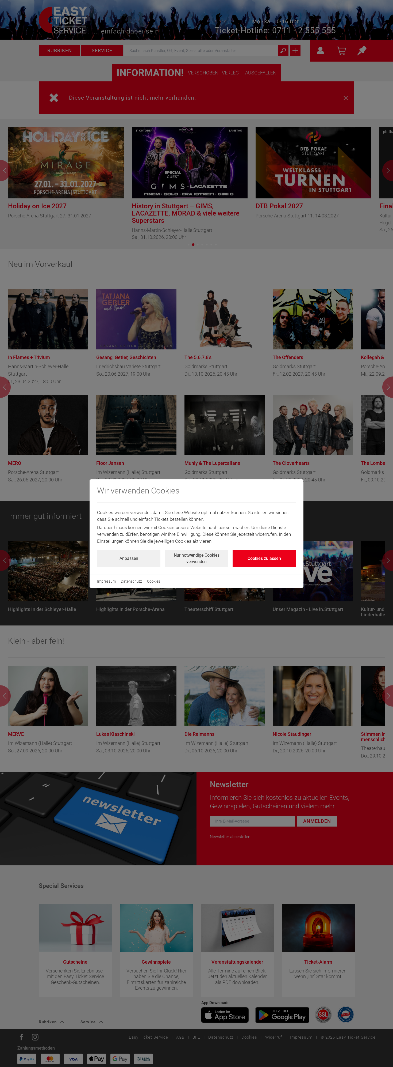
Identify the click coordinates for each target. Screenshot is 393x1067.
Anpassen (129, 558)
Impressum (106, 581)
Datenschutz (131, 581)
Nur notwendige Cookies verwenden (196, 558)
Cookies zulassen (264, 558)
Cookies (153, 581)
